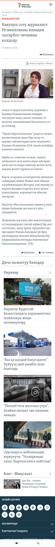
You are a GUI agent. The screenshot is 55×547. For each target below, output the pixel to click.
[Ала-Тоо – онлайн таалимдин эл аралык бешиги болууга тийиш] (12, 484)
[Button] (46, 55)
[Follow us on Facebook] (5, 507)
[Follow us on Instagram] (47, 507)
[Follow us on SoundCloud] (40, 507)
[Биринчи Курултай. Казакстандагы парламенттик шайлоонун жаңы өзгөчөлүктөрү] (27, 291)
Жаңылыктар (11, 19)
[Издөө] (38, 543)
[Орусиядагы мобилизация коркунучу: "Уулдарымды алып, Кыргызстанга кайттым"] (27, 434)
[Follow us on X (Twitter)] (12, 507)
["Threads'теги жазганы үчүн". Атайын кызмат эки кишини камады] (27, 388)
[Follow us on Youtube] (19, 507)
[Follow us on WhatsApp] (5, 515)
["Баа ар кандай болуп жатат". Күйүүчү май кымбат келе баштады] (27, 342)
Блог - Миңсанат (18, 474)
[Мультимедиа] (16, 543)
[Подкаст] (19, 515)
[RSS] (12, 515)
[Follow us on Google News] (33, 507)
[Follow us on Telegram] (26, 507)
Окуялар (11, 273)
